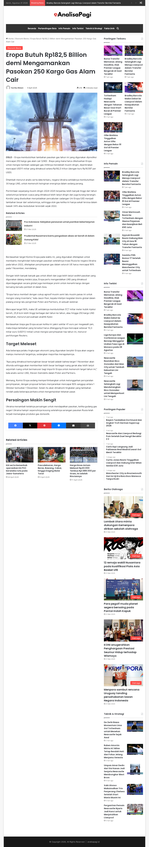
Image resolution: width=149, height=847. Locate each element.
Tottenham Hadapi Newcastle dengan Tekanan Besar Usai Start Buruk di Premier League (113, 104)
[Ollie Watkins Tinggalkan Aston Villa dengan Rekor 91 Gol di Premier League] (113, 127)
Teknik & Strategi (94, 28)
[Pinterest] (44, 425)
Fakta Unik (109, 28)
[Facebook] (15, 425)
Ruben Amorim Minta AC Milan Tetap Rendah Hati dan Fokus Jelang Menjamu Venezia (114, 751)
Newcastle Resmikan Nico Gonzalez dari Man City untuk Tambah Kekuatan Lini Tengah (114, 365)
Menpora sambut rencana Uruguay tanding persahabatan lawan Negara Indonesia (121, 695)
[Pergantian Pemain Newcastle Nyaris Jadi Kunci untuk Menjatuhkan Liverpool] (135, 809)
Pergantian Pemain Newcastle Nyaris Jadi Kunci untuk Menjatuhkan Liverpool (114, 811)
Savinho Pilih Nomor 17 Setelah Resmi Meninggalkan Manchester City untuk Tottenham (131, 263)
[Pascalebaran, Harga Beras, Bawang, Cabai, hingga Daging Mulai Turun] (51, 455)
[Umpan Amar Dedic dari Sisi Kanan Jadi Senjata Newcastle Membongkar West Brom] (135, 769)
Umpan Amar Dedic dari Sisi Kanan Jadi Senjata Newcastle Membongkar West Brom (114, 771)
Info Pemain (64, 28)
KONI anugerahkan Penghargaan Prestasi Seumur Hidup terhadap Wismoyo (120, 650)
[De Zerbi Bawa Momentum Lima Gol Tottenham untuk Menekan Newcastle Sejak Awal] (135, 726)
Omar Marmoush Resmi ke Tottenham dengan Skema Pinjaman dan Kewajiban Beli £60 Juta (132, 220)
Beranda (32, 28)
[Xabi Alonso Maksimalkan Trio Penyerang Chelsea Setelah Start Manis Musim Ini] (135, 789)
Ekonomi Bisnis (22, 38)
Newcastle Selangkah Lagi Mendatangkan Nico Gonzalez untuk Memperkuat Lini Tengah (114, 389)
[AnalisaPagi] (74, 15)
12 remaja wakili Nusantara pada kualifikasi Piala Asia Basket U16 (122, 566)
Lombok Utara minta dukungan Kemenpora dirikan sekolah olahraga (121, 525)
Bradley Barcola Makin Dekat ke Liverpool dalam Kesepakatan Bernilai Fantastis (133, 103)
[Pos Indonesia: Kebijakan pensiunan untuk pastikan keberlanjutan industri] (14, 225)
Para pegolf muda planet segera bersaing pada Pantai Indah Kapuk (121, 607)
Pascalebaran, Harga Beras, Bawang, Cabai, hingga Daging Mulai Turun (50, 469)
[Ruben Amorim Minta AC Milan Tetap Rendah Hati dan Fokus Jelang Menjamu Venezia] (135, 749)
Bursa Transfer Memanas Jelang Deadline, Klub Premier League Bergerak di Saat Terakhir (113, 66)
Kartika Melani (17, 88)
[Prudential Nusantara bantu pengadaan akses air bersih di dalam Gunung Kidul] (14, 239)
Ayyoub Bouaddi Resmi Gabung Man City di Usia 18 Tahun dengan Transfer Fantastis (132, 241)
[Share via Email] (73, 425)
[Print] (88, 425)
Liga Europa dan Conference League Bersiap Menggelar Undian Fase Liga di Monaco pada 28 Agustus (114, 342)
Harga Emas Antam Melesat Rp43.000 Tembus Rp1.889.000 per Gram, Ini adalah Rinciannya (83, 471)
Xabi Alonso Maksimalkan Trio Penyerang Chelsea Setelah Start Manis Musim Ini (114, 791)
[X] (30, 425)
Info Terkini (78, 28)
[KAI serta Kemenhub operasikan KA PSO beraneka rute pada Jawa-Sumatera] (20, 455)
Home (11, 38)
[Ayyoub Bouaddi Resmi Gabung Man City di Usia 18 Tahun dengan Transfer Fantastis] (112, 239)
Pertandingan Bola (47, 28)
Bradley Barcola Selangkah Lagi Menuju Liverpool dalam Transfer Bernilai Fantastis (84, 3)
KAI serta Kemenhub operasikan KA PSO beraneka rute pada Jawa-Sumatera (17, 469)
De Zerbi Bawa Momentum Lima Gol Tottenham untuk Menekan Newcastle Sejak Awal (113, 730)
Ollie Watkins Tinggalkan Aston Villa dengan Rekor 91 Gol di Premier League (112, 143)
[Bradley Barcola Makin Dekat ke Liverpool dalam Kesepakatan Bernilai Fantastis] (134, 87)
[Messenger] (59, 425)
